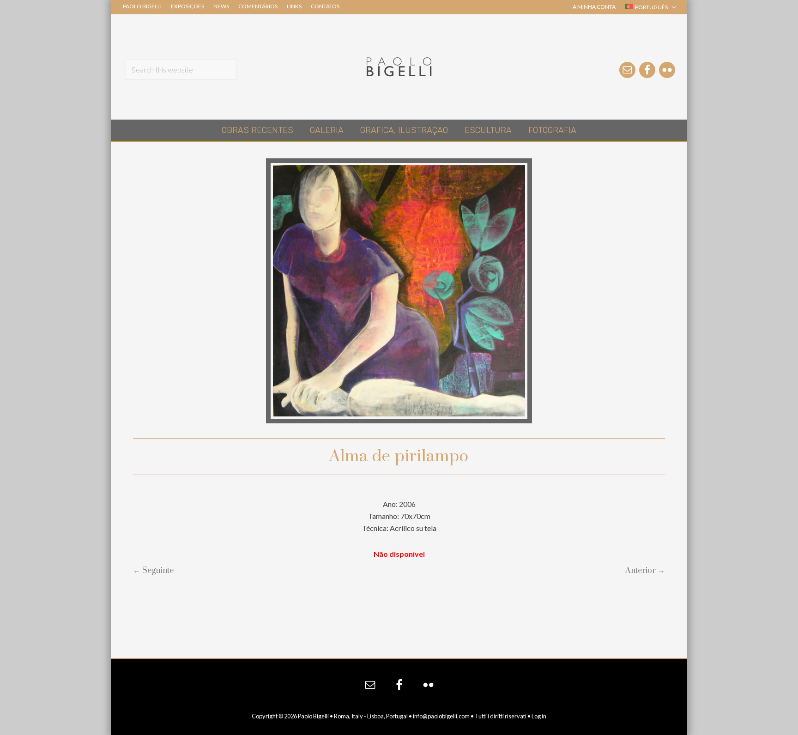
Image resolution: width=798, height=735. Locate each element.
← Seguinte (153, 571)
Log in (539, 716)
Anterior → (645, 571)
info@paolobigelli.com (441, 716)
